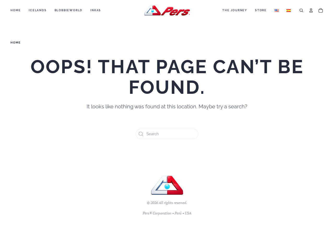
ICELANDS (37, 10)
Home (15, 10)
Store (261, 10)
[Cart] (321, 10)
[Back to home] (167, 10)
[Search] (301, 10)
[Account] (311, 10)
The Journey (234, 10)
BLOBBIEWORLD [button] (69, 10)
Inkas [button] (95, 10)
